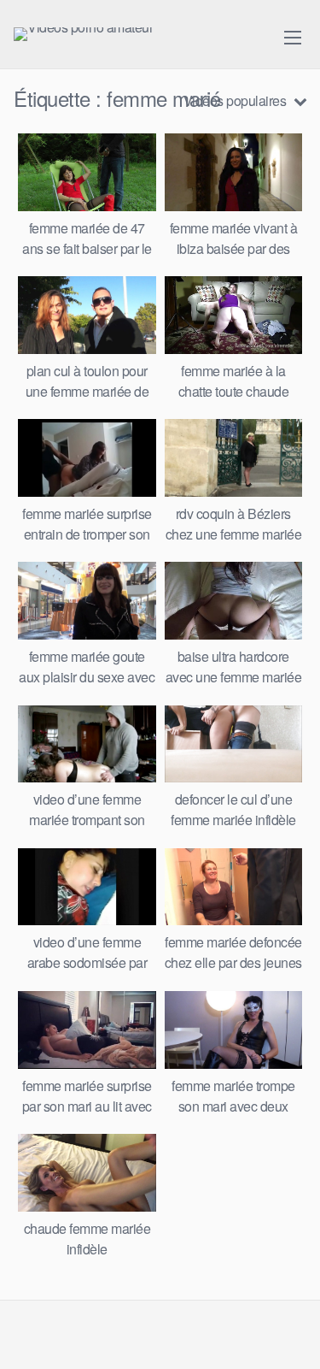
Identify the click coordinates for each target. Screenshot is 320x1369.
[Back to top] (290, 1331)
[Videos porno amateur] (83, 34)
